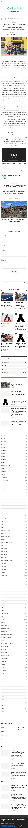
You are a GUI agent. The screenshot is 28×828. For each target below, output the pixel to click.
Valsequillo (14, 696)
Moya (14, 592)
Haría (14, 533)
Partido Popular (14, 613)
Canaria (14, 468)
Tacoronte (14, 667)
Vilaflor (14, 705)
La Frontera (14, 545)
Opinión (14, 604)
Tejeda (14, 673)
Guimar (14, 527)
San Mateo (14, 640)
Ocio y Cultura (14, 601)
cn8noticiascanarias (13, 34)
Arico (14, 453)
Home (2, 17)
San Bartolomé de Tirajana (14, 634)
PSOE (14, 622)
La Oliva (14, 563)
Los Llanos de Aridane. (14, 581)
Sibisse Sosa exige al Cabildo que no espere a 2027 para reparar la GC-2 (18, 765)
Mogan (14, 590)
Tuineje (14, 685)
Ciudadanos (14, 477)
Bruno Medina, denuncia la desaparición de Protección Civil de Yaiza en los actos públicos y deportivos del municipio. (7, 347)
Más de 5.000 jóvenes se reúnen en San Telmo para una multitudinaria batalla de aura (18, 384)
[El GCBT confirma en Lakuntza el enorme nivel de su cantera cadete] (5, 788)
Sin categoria (14, 658)
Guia (14, 521)
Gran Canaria (14, 515)
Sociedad (14, 661)
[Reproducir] (4, 161)
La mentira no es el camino (5, 324)
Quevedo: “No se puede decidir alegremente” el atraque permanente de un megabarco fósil (18, 774)
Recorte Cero (14, 631)
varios (14, 702)
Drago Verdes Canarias (14, 492)
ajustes (11, 823)
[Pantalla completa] (24, 161)
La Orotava (14, 566)
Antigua (14, 444)
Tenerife (14, 679)
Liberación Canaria (14, 578)
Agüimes (14, 441)
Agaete (14, 438)
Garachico (14, 512)
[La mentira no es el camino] (7, 318)
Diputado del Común (14, 489)
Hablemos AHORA (14, 530)
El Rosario (14, 498)
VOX (14, 708)
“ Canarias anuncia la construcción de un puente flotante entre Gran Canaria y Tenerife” (7, 304)
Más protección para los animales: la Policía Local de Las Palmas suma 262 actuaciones (18, 393)
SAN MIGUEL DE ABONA (14, 643)
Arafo (14, 447)
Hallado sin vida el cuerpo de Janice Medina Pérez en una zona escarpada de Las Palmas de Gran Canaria (21, 326)
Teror (14, 682)
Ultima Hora (14, 687)
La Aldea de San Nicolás (14, 542)
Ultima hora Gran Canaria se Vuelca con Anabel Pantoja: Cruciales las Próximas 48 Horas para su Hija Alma (20, 306)
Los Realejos (14, 584)
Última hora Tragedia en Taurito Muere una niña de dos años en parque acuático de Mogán (20, 345)
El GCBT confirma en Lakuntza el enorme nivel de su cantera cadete (19, 787)
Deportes (14, 486)
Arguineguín (14, 450)
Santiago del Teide (14, 655)
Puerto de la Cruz (14, 625)
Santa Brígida (14, 646)
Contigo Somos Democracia (14, 483)
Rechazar (10, 825)
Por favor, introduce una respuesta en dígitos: (11, 263)
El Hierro (14, 495)
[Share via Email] (21, 170)
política (14, 619)
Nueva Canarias (14, 598)
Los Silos (14, 587)
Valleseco (14, 693)
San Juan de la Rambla (14, 637)
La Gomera (14, 548)
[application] (14, 155)
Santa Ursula (14, 652)
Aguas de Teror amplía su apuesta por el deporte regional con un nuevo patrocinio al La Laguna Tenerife (18, 806)
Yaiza (14, 711)
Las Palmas (14, 575)
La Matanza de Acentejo (14, 560)
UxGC (14, 690)
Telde (14, 676)
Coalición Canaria (14, 480)
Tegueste (14, 670)
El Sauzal (14, 500)
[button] (14, 155)
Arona (14, 456)
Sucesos (14, 664)
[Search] (26, 2)
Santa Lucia (14, 649)
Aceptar (4, 825)
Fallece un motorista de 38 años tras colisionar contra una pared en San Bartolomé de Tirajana (18, 401)
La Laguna (14, 557)
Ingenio (14, 539)
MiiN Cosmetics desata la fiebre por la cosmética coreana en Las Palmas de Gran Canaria (18, 423)
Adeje (14, 435)
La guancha (14, 554)
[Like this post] (15, 170)
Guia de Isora (14, 524)
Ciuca (14, 474)
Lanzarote (14, 572)
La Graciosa (14, 551)
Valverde (14, 699)
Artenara (14, 459)
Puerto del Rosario (14, 628)
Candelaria (14, 471)
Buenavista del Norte (14, 465)
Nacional (14, 595)
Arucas (14, 462)
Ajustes (16, 825)
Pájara (14, 610)
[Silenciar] (22, 161)
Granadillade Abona (14, 518)
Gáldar (14, 509)
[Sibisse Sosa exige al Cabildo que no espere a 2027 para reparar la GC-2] (5, 766)
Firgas (14, 503)
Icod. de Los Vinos (14, 536)
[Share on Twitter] (18, 170)
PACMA (14, 607)
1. (12, 163)
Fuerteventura (14, 506)
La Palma (8, 17)
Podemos (14, 616)
